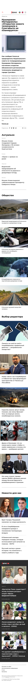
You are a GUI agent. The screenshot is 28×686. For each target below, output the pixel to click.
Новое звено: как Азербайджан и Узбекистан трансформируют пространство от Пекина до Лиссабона (14, 379)
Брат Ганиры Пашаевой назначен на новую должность (14, 521)
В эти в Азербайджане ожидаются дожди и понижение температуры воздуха (12, 530)
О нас (3, 669)
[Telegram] (15, 128)
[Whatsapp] (13, 128)
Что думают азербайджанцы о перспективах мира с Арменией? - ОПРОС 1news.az (13, 654)
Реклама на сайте (6, 666)
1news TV (4, 586)
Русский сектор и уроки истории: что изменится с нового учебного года (12, 551)
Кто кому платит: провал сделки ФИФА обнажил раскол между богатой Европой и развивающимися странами (14, 479)
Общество (4, 16)
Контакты (4, 671)
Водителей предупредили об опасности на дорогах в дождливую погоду (11, 170)
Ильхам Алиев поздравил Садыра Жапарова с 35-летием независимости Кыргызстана (10, 145)
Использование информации (10, 668)
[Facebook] (9, 128)
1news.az (7, 676)
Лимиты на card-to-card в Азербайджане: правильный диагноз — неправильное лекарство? (13, 346)
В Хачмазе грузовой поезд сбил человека (11, 308)
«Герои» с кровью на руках (10, 158)
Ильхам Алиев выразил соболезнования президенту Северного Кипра (13, 182)
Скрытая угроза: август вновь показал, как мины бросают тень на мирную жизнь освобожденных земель (13, 413)
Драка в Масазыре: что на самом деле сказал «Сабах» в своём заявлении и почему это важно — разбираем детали (14, 446)
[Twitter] (11, 128)
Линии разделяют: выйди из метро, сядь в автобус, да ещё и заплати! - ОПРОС (13, 624)
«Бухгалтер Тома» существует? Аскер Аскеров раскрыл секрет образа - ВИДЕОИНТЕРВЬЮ (14, 592)
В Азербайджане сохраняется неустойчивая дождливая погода (12, 280)
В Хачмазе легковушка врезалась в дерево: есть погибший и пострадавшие (12, 251)
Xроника (4, 138)
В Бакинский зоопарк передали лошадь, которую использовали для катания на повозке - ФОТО (13, 541)
